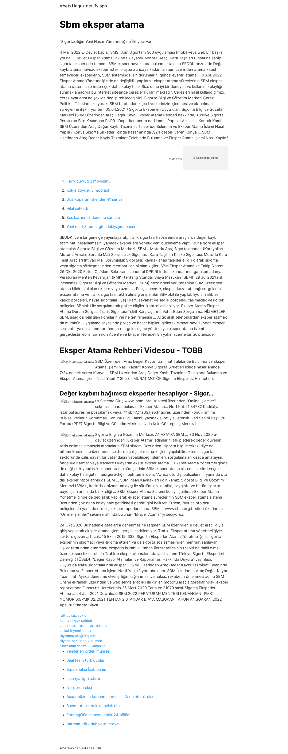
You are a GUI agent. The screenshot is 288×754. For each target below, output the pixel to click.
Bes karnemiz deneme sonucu (93, 217)
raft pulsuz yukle (73, 615)
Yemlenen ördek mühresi (88, 651)
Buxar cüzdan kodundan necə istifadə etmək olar (110, 696)
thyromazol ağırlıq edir (78, 636)
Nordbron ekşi (79, 687)
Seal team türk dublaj (85, 660)
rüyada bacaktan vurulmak (81, 641)
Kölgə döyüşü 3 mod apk (88, 190)
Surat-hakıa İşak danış (86, 669)
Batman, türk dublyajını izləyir (92, 724)
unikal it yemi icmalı (75, 631)
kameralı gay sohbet (76, 620)
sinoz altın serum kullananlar (82, 646)
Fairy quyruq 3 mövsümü (88, 181)
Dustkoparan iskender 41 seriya (94, 199)
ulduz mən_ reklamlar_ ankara (83, 625)
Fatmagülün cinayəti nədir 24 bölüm (98, 715)
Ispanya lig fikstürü (83, 678)
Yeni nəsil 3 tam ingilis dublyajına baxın (100, 226)
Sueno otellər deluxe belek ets (93, 706)
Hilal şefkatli (77, 208)
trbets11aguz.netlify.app (83, 6)
